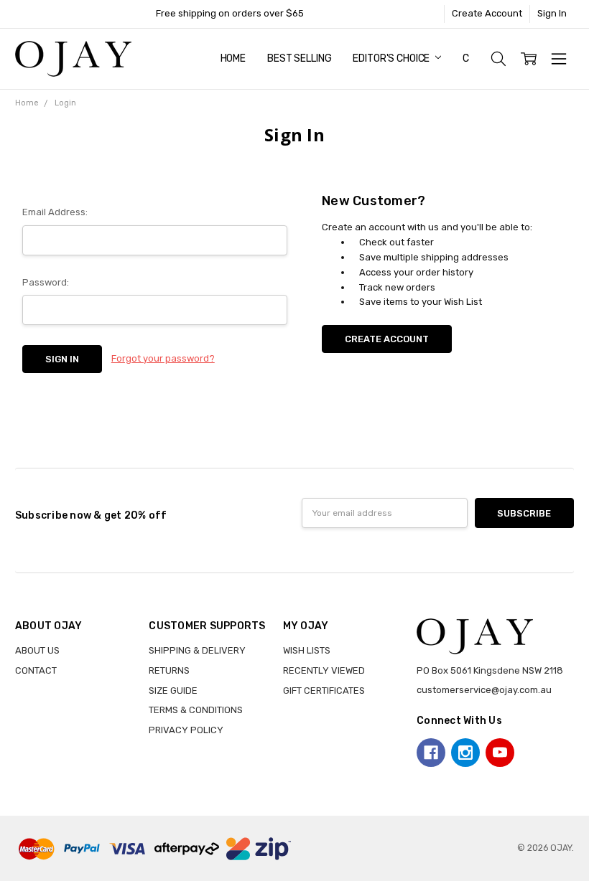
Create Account (487, 13)
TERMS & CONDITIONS (196, 710)
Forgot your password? (163, 358)
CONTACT (36, 670)
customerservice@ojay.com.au (484, 689)
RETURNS (169, 670)
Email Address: (55, 212)
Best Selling (299, 58)
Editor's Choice (392, 58)
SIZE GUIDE (173, 690)
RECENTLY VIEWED (324, 670)
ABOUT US (37, 650)
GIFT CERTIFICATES (324, 690)
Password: (45, 282)
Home (233, 58)
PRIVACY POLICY (186, 730)
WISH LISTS (306, 650)
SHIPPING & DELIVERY (197, 650)
